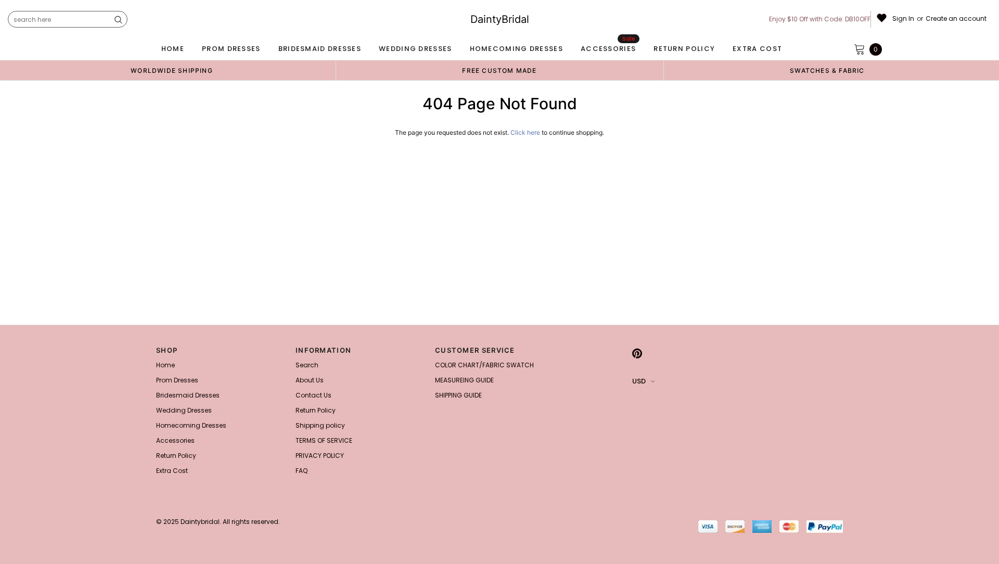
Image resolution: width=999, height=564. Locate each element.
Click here (526, 132)
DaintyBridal (499, 19)
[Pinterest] (637, 353)
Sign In (903, 19)
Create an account (956, 19)
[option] (172, 70)
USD (639, 381)
